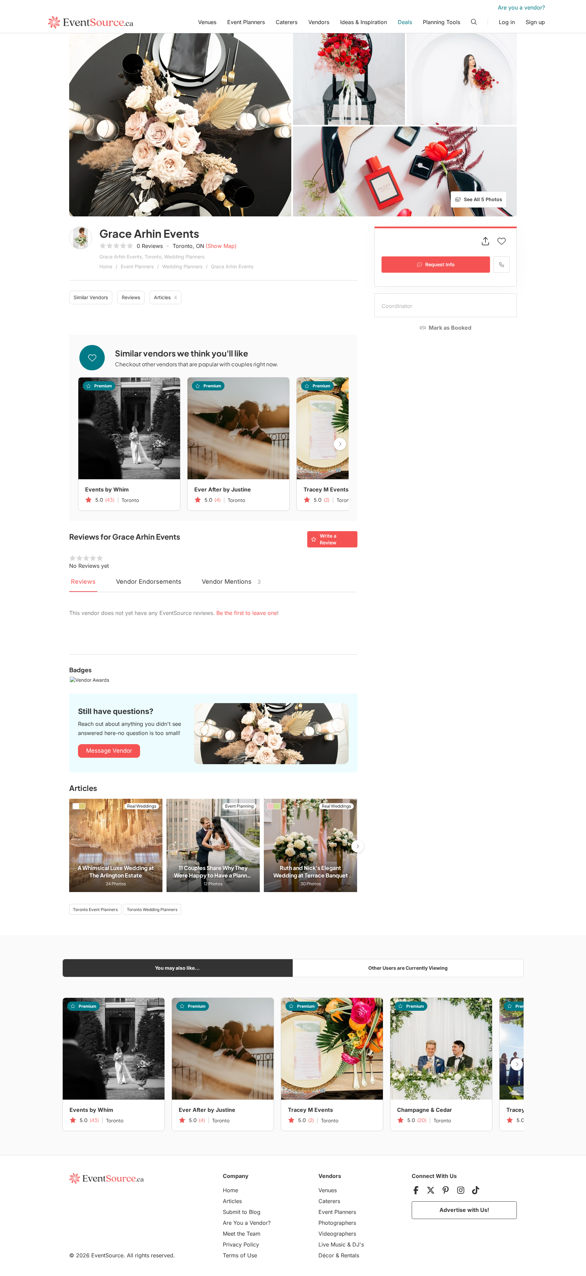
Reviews (131, 297)
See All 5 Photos (483, 199)
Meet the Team (241, 1233)
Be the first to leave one (246, 613)
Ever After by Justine (222, 489)
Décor (326, 1255)
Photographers (337, 1222)
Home (105, 266)
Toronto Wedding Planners (152, 909)
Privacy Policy (241, 1244)
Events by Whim (107, 489)
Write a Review (328, 539)
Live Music (332, 1244)
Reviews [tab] (83, 581)
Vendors (318, 22)
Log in (507, 22)
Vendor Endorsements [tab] (148, 581)
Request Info (440, 264)
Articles (165, 297)
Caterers (286, 22)
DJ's (358, 1244)
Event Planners (246, 22)
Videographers (337, 1233)
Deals (405, 22)
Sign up (535, 22)
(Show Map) (221, 246)
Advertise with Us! (464, 1209)
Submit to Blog (241, 1212)
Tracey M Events (326, 489)
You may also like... (177, 968)
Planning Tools (441, 22)
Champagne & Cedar (424, 1109)
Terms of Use (240, 1255)
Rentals (350, 1255)
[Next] (340, 444)
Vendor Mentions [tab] (231, 581)
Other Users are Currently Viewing (408, 968)
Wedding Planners (182, 266)
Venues (207, 22)
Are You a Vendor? (247, 1222)
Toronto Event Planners (95, 909)
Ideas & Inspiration (363, 22)
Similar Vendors (91, 297)
